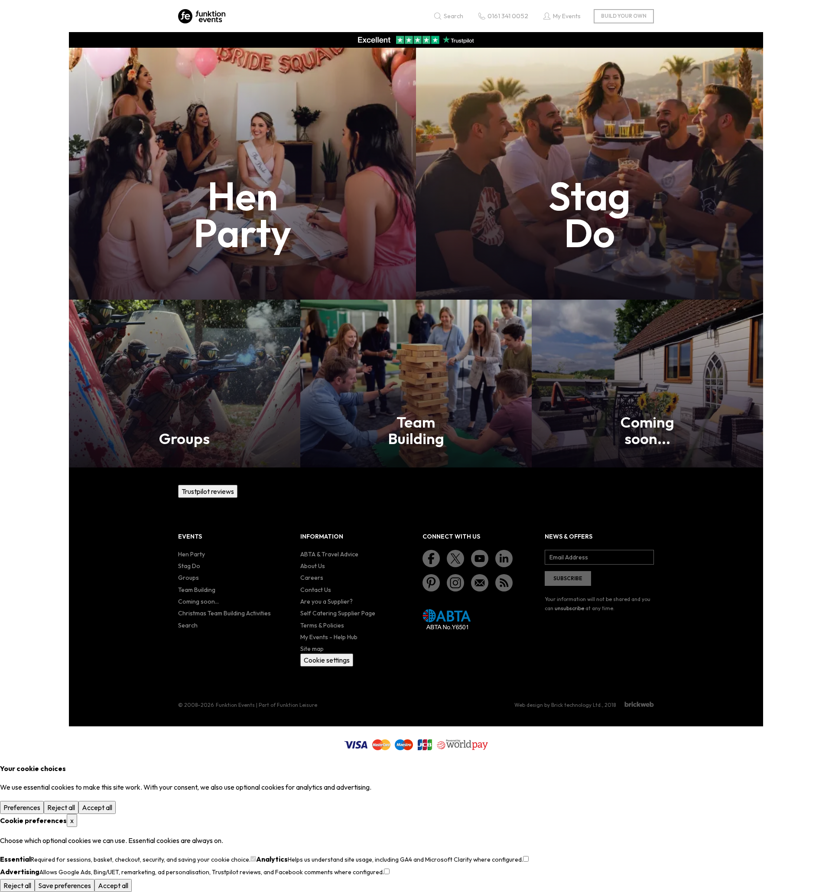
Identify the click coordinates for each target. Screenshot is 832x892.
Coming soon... (198, 601)
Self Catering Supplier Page (337, 613)
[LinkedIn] (504, 558)
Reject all (61, 807)
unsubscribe (569, 608)
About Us (312, 566)
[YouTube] (480, 558)
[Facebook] (431, 558)
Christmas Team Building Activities (224, 613)
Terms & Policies (322, 625)
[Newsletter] (480, 582)
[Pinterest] (431, 582)
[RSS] (504, 582)
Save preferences (64, 885)
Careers (311, 578)
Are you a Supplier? (326, 601)
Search (188, 625)
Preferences (21, 807)
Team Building (196, 590)
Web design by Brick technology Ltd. (558, 705)
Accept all (97, 807)
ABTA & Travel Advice (329, 554)
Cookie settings (327, 660)
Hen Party (191, 554)
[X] (455, 558)
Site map (312, 649)
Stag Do (189, 566)
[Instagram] (455, 582)
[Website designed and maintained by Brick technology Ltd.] (639, 704)
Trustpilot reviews (208, 491)
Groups (188, 578)
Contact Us (315, 590)
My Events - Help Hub (329, 637)
